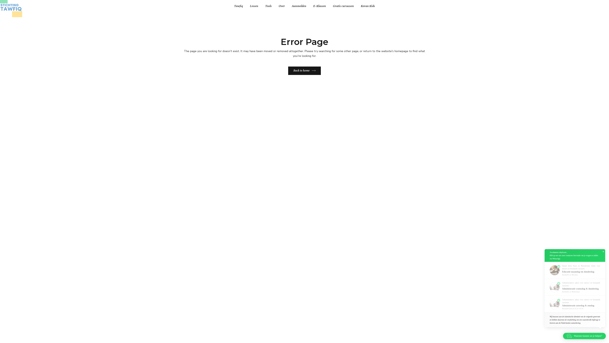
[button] (584, 336)
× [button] (603, 251)
